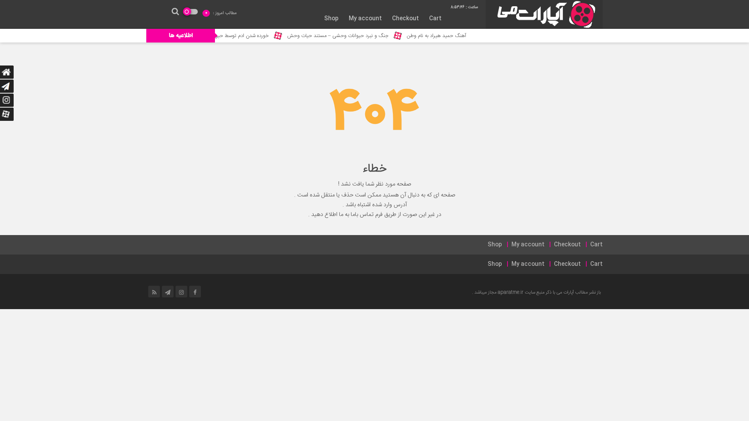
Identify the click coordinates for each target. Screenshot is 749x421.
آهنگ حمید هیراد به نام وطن (446, 36)
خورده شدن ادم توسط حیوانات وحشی (240, 36)
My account (365, 18)
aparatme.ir (511, 292)
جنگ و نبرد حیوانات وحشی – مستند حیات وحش (347, 36)
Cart (435, 18)
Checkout (405, 18)
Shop (331, 18)
